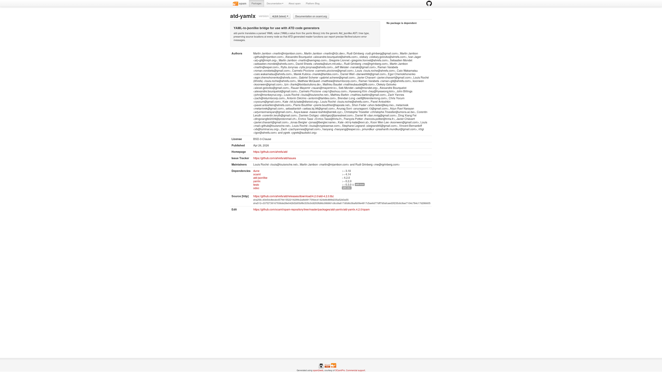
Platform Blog (312, 3)
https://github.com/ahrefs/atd (270, 152)
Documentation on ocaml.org (311, 16)
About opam (295, 3)
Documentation (274, 3)
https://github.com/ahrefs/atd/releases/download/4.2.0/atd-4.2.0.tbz (293, 196)
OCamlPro (340, 370)
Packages (257, 3)
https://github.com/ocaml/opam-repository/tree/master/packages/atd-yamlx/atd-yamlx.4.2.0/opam (311, 209)
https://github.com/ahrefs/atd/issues (274, 158)
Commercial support (355, 370)
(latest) (279, 16)
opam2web (318, 370)
